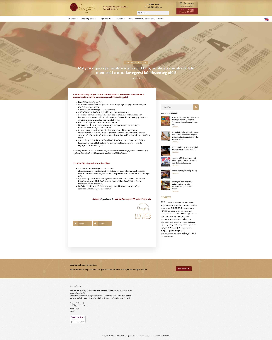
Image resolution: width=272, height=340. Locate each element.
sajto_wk (186, 233)
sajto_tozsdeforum (167, 233)
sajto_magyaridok (180, 225)
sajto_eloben (165, 222)
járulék (178, 211)
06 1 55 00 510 (154, 4)
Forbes (164, 211)
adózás (185, 202)
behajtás (191, 202)
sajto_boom (177, 219)
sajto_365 (173, 216)
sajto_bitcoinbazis (167, 219)
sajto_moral (192, 225)
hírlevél (143, 62)
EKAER (168, 208)
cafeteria (194, 205)
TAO (162, 236)
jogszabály (171, 211)
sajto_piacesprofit (173, 230)
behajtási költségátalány (167, 205)
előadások (177, 208)
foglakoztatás (189, 208)
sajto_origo (174, 227)
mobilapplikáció (166, 214)
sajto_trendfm (177, 233)
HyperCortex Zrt (107, 199)
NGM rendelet (194, 214)
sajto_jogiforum (189, 222)
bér (180, 205)
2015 (163, 202)
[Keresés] (196, 107)
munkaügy (185, 214)
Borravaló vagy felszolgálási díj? (184, 171)
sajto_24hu (165, 216)
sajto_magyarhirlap (167, 225)
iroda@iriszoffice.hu (154, 7)
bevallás (176, 205)
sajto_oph (164, 228)
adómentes (169, 202)
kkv (182, 211)
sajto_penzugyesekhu (186, 227)
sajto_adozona (183, 217)
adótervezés (177, 202)
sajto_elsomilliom (175, 222)
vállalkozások (169, 236)
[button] (73, 19)
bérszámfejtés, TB (132, 62)
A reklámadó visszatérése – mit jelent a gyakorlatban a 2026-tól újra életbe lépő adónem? (184, 160)
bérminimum (186, 205)
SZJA (194, 233)
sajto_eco (186, 219)
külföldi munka (188, 211)
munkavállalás (176, 214)
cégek (163, 208)
